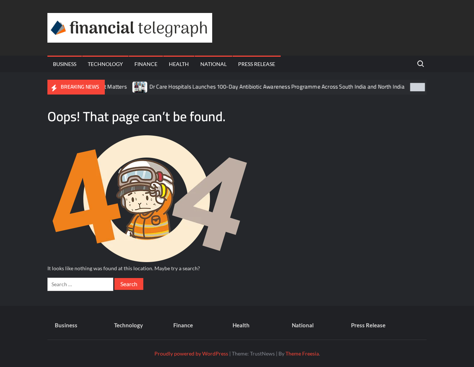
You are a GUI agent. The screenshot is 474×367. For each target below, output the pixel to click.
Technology (105, 64)
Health (179, 64)
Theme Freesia (302, 353)
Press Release (256, 64)
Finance (145, 64)
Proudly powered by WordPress (191, 353)
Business (64, 64)
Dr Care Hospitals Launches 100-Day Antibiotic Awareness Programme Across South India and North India (270, 86)
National (213, 64)
